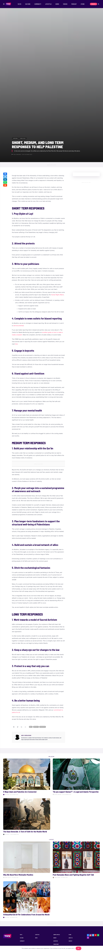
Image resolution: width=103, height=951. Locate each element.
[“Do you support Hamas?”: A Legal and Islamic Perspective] (76, 777)
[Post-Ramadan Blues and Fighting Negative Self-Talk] (76, 860)
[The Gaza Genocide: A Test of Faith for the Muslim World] (26, 817)
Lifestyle (37, 934)
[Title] (98, 935)
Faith (21, 934)
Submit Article (56, 934)
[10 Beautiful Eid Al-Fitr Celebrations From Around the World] (26, 900)
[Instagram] (90, 935)
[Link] (8, 4)
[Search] (98, 4)
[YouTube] (95, 935)
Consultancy (56, 944)
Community (22, 940)
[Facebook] (88, 935)
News (36, 937)
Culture (21, 937)
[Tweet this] (5, 176)
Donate (54, 937)
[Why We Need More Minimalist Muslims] (26, 860)
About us (71, 937)
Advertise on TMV (86, 182)
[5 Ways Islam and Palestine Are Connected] (26, 777)
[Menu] (3, 4)
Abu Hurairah (17, 154)
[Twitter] (93, 935)
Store (70, 934)
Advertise (55, 940)
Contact (70, 940)
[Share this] (5, 174)
